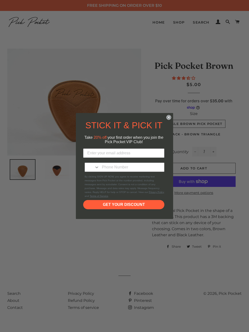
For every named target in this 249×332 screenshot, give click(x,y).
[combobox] (92, 167)
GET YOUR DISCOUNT (124, 204)
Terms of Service (99, 196)
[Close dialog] (168, 117)
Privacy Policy (156, 192)
